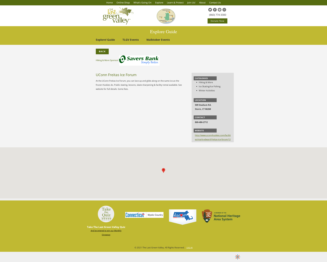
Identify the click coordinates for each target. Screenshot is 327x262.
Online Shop (123, 2)
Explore (159, 2)
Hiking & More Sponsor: (107, 60)
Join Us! (191, 2)
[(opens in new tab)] (144, 214)
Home (109, 2)
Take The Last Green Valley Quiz (106, 227)
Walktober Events (158, 39)
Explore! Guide (105, 39)
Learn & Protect (175, 2)
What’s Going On (142, 2)
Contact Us (215, 2)
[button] (102, 51)
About (202, 2)
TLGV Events (130, 39)
